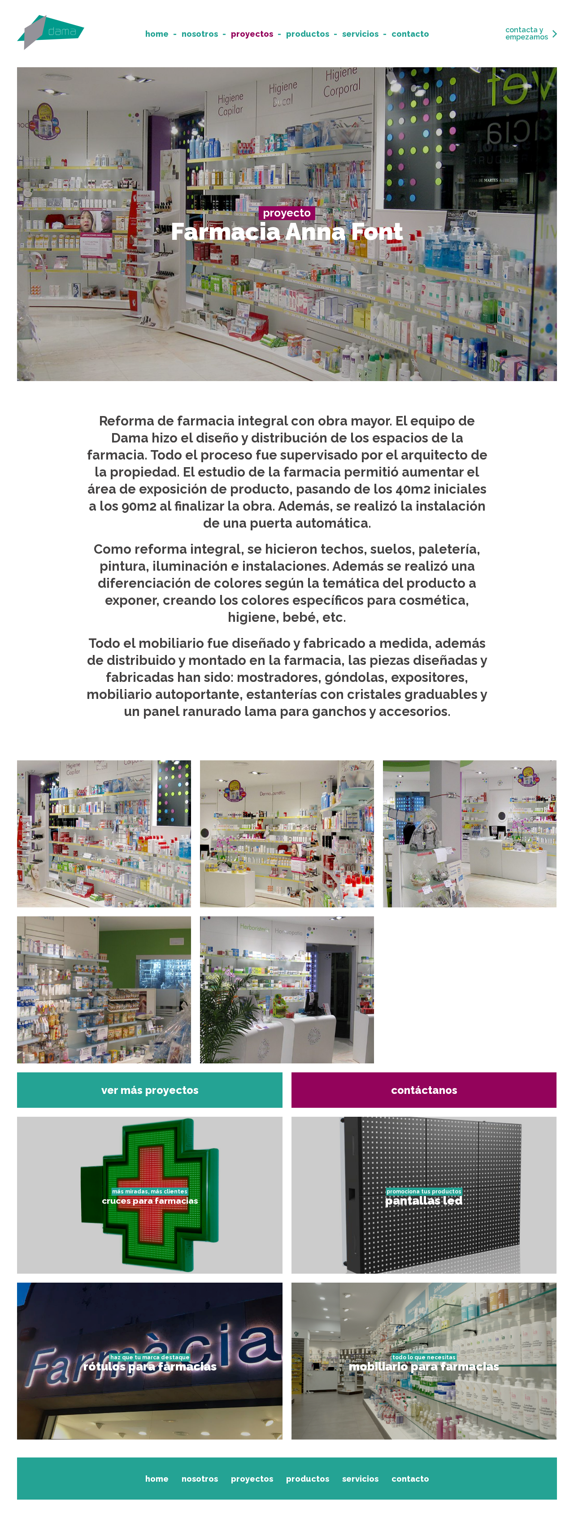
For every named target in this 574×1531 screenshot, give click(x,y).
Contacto (410, 34)
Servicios (360, 34)
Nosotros (200, 34)
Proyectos (252, 34)
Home (157, 34)
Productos (307, 34)
